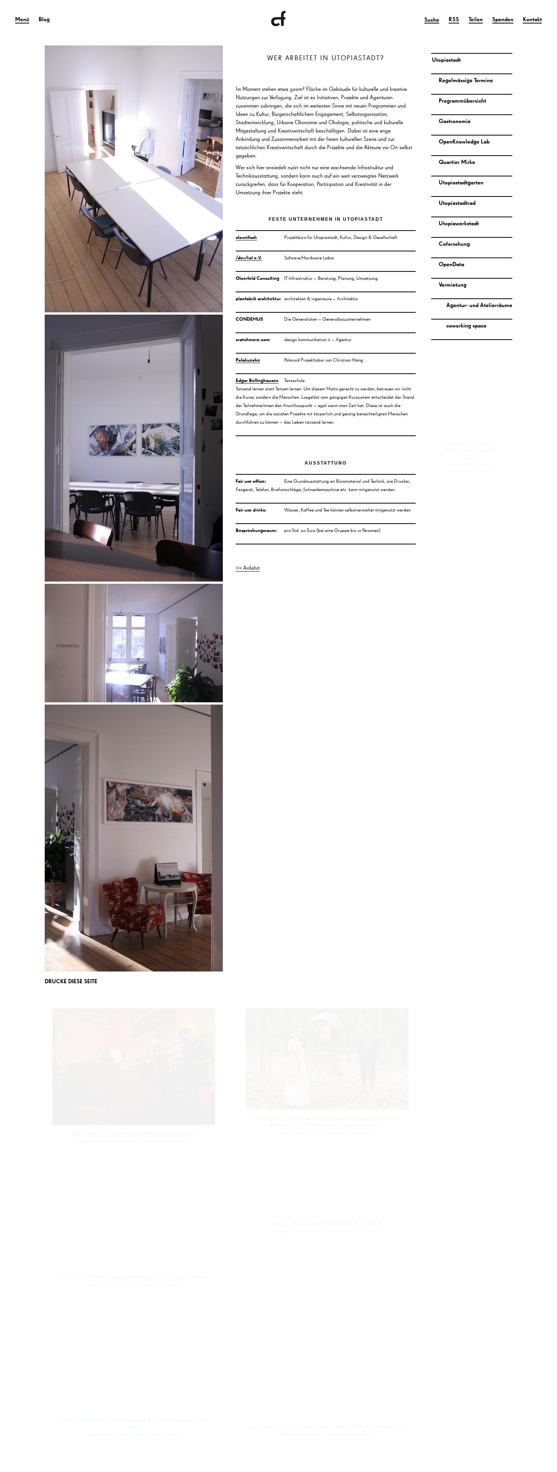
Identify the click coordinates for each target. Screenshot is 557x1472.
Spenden (502, 19)
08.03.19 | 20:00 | (471, 443)
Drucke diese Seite (71, 981)
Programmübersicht (462, 100)
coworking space (466, 325)
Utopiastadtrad (457, 202)
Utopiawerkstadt (459, 223)
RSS (454, 19)
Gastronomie (455, 121)
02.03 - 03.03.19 (295, 1224)
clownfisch (246, 237)
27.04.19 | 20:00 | (273, 1427)
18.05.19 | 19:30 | (85, 1421)
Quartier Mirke (457, 161)
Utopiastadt (446, 59)
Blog (44, 19)
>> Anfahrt (248, 567)
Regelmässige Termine (466, 80)
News (97, 1141)
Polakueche (248, 360)
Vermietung (452, 284)
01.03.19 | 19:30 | (279, 1118)
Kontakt (532, 19)
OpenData (451, 264)
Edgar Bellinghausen (257, 380)
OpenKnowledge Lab (464, 141)
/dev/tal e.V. (249, 257)
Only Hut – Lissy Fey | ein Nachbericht (133, 1134)
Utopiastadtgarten (461, 182)
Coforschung (454, 243)
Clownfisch (278, 18)
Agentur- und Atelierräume (479, 305)
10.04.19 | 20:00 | (85, 1277)
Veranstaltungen (166, 1141)
